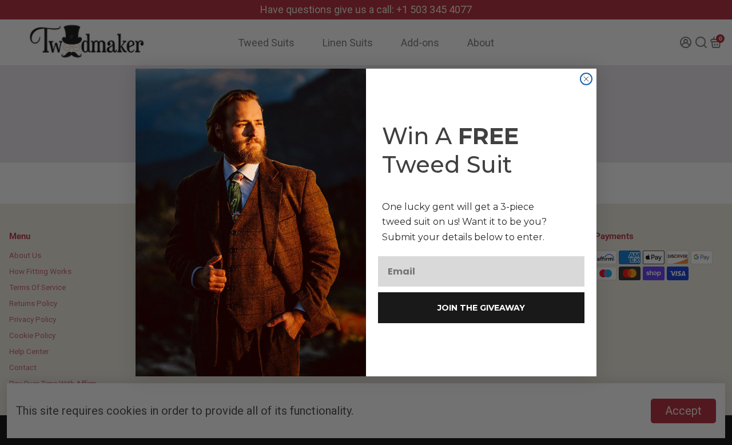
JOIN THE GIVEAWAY (481, 308)
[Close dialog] (586, 79)
